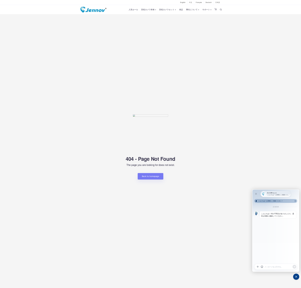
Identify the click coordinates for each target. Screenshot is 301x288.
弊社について (192, 9)
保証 (181, 9)
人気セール (133, 9)
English (182, 2)
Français (199, 2)
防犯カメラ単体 (147, 9)
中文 (190, 2)
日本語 (217, 2)
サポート (206, 9)
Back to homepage (150, 176)
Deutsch (209, 2)
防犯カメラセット (166, 9)
